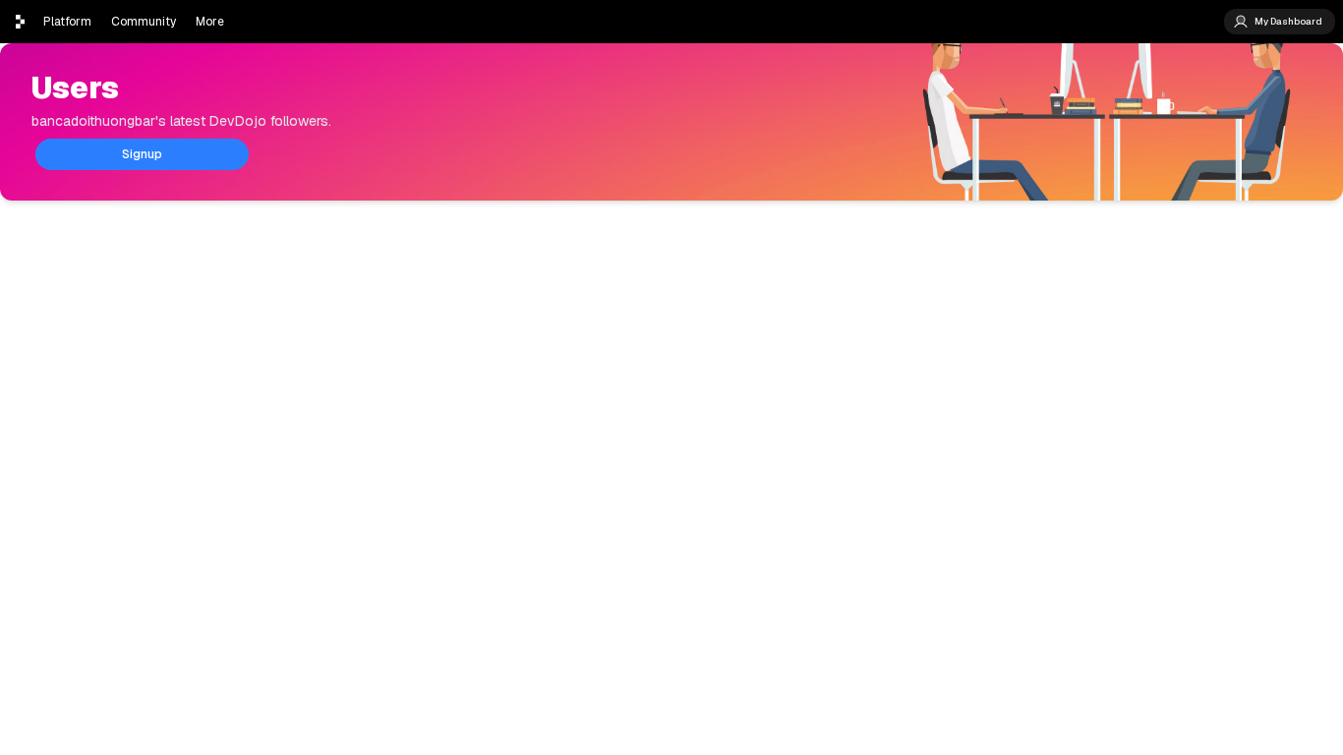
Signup (142, 154)
